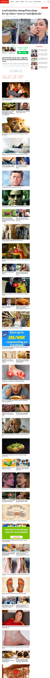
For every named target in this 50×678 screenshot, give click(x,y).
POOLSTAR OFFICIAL (37, 1)
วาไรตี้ (26, 1)
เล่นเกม (30, 1)
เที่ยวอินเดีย (20, 77)
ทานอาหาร (4, 75)
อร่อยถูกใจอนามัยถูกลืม (6, 77)
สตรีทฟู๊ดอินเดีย (20, 75)
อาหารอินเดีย (14, 77)
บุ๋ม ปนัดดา (10, 75)
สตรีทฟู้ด (15, 75)
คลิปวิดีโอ (17, 1)
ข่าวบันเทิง (12, 1)
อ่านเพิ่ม (16, 70)
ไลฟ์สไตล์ (22, 1)
